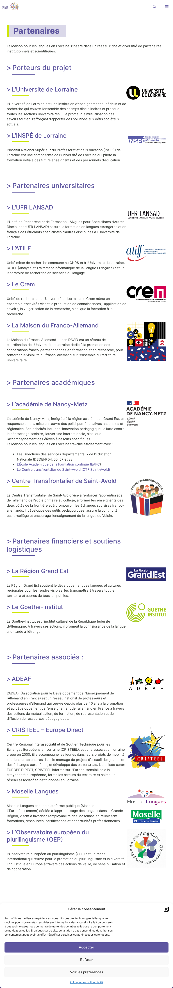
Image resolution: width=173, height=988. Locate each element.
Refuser (86, 959)
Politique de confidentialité (86, 982)
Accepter (86, 947)
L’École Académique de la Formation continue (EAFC (58, 464)
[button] (166, 909)
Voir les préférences (86, 972)
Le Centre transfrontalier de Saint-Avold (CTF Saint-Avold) (63, 469)
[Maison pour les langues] (10, 7)
